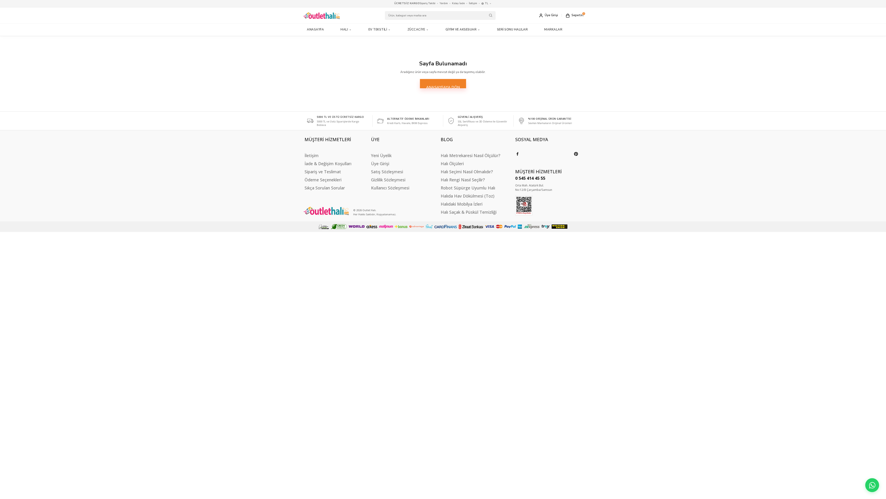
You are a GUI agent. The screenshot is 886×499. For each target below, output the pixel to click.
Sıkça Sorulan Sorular (325, 188)
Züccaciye (416, 29)
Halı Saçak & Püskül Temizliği (469, 212)
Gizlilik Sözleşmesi (388, 180)
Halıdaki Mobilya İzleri (461, 204)
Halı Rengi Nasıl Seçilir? (463, 180)
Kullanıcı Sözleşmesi (390, 188)
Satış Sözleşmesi (387, 171)
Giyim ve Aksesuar (461, 29)
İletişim (473, 3)
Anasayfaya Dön (443, 86)
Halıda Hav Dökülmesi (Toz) (467, 196)
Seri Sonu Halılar (512, 29)
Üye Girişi (380, 163)
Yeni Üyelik (381, 155)
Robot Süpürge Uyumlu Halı (468, 188)
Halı (344, 29)
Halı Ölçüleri (452, 163)
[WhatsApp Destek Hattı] (872, 485)
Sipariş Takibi (427, 3)
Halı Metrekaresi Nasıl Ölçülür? (470, 155)
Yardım (444, 3)
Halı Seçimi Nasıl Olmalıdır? (467, 171)
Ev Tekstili (377, 29)
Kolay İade (458, 3)
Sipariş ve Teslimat (323, 171)
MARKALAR (553, 29)
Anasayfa (315, 29)
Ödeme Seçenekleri (323, 180)
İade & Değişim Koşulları (328, 163)
